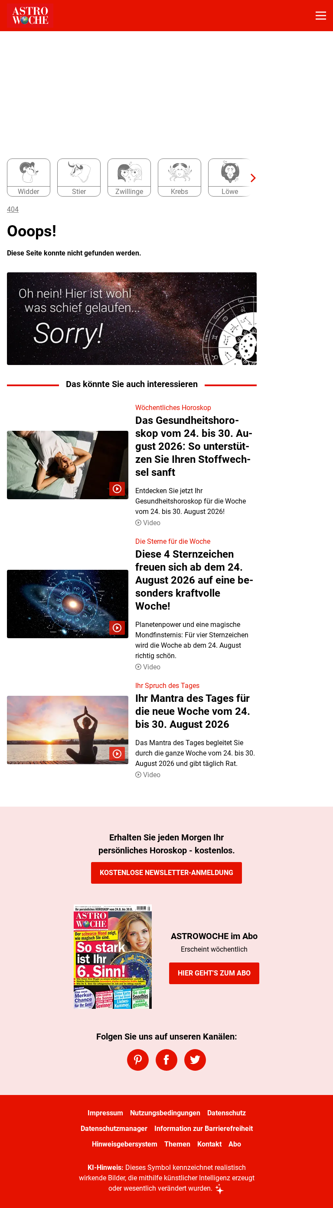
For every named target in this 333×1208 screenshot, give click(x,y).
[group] (128, 177)
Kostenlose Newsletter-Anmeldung (166, 873)
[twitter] (195, 1060)
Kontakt (209, 1144)
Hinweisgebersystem (124, 1144)
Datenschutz (226, 1113)
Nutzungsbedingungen (165, 1113)
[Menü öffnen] (321, 15)
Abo (235, 1144)
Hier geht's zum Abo (214, 973)
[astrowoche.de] (30, 15)
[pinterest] (138, 1060)
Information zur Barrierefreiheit (203, 1128)
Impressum (105, 1113)
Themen (177, 1144)
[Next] (249, 177)
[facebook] (166, 1060)
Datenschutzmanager (114, 1128)
